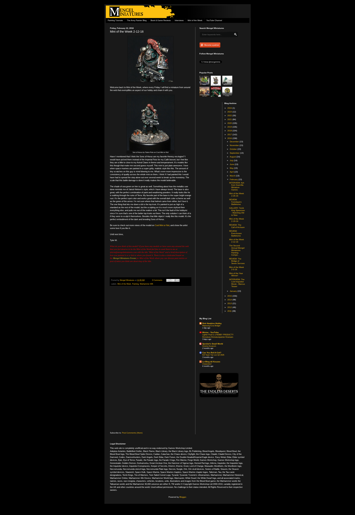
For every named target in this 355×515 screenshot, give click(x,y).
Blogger (182, 497)
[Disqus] (150, 324)
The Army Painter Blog (137, 20)
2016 (229, 138)
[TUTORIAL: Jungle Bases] (204, 85)
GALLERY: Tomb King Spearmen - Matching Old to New (237, 211)
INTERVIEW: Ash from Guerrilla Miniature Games (236, 186)
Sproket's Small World (212, 344)
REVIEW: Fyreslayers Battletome (235, 201)
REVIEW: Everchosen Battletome (235, 233)
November (234, 145)
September (235, 153)
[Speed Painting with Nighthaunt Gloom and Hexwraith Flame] (227, 85)
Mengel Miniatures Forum (124, 258)
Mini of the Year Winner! (236, 274)
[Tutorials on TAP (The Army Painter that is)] (216, 96)
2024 (229, 108)
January (233, 291)
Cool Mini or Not (162, 225)
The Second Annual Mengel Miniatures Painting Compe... (236, 250)
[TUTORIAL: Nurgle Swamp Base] (227, 96)
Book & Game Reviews (161, 20)
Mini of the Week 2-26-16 (236, 194)
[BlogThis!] (170, 280)
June (232, 164)
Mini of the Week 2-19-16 (236, 220)
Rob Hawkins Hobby (212, 323)
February (234, 179)
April (232, 172)
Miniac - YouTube (210, 332)
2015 (229, 296)
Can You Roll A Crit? (211, 353)
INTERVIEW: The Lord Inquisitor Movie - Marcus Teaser (237, 282)
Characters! (207, 364)
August (233, 157)
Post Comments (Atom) (132, 433)
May (232, 168)
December (234, 141)
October (233, 149)
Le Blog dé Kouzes (211, 362)
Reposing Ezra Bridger (211, 326)
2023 (229, 112)
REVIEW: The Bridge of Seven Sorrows (237, 261)
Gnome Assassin (209, 346)
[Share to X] (173, 280)
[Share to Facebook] (175, 280)
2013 (229, 303)
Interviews (179, 20)
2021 (229, 119)
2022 (229, 115)
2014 (229, 300)
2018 (229, 131)
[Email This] (167, 280)
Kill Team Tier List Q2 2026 (213, 355)
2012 (229, 307)
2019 (229, 127)
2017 (229, 134)
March (233, 176)
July (232, 160)
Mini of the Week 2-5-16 (236, 268)
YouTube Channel (214, 20)
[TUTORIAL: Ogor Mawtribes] (216, 85)
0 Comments (157, 280)
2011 (229, 311)
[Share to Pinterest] (178, 280)
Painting (135, 284)
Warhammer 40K (146, 284)
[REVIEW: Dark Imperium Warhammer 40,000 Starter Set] (204, 96)
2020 (229, 123)
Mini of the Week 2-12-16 (236, 240)
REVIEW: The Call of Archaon (237, 226)
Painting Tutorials (115, 20)
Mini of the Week (195, 20)
